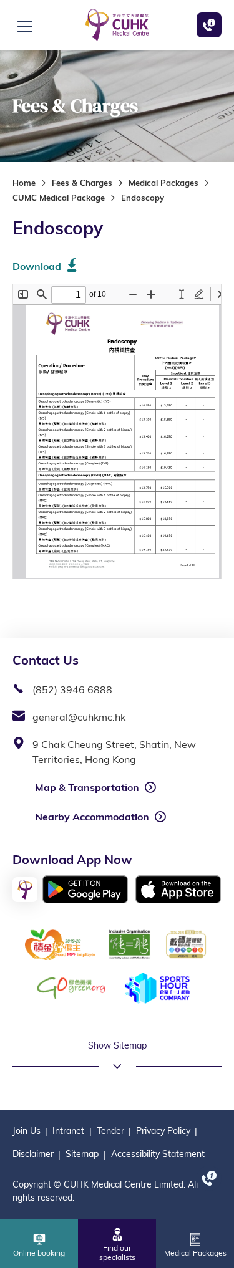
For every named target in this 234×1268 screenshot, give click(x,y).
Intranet (68, 1130)
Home (24, 183)
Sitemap (82, 1154)
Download (36, 266)
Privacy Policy (163, 1130)
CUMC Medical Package (58, 198)
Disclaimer (33, 1154)
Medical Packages (163, 183)
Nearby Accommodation (92, 816)
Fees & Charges (82, 183)
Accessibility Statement (158, 1154)
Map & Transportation (87, 787)
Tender (110, 1130)
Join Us (26, 1130)
